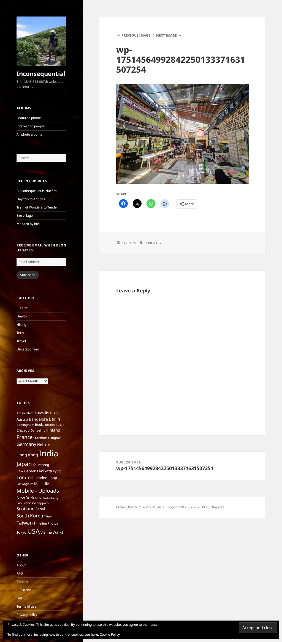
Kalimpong (41, 464)
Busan (60, 425)
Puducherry (50, 498)
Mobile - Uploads (38, 490)
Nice (38, 498)
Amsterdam (25, 413)
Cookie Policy (110, 634)
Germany (26, 444)
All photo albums (29, 134)
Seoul (40, 508)
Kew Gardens (27, 471)
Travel (21, 341)
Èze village (25, 215)
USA (33, 531)
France (24, 437)
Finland (53, 430)
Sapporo (42, 503)
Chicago (23, 430)
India (48, 453)
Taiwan (25, 522)
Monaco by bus (28, 223)
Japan (24, 464)
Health (22, 316)
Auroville (41, 412)
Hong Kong (27, 454)
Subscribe (27, 275)
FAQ (20, 573)
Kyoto (57, 471)
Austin (54, 413)
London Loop (45, 477)
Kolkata (45, 470)
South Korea (30, 515)
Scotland (26, 509)
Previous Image (135, 35)
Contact (22, 581)
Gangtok (54, 438)
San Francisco (26, 503)
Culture (22, 308)
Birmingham (25, 425)
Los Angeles (25, 484)
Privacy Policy (126, 507)
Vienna (46, 532)
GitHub (22, 598)
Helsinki (43, 444)
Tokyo (21, 532)
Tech (20, 332)
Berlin (54, 419)
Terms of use (26, 606)
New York (25, 497)
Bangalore (38, 419)
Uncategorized (28, 349)
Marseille (41, 483)
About (21, 565)
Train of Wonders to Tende (37, 207)
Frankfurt (40, 437)
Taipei (48, 516)
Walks (58, 532)
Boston (50, 425)
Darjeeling (38, 430)
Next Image (166, 35)
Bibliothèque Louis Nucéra (37, 190)
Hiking (21, 324)
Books (39, 424)
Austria (22, 419)
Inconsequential (41, 73)
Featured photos (29, 118)
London (25, 477)
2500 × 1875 (153, 243)
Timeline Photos (46, 523)
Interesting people (31, 126)
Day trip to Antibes (31, 199)
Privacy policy (27, 614)
